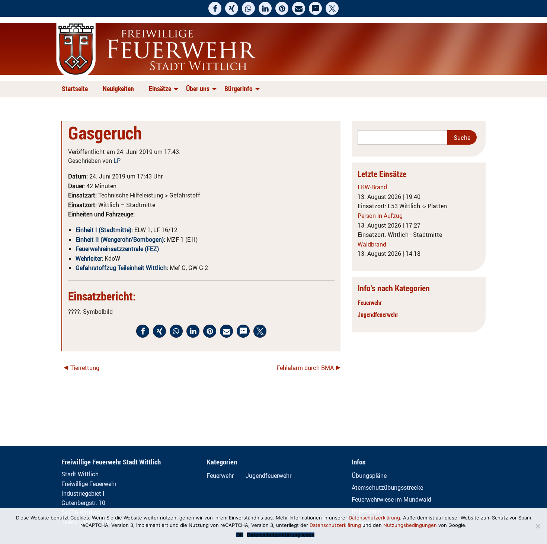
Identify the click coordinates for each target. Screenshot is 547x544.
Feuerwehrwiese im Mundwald (391, 499)
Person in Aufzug (380, 216)
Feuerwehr (370, 303)
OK (239, 534)
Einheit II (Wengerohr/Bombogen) (120, 239)
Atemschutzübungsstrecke (387, 487)
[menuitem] (76, 89)
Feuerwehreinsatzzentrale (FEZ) (117, 249)
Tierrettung (84, 368)
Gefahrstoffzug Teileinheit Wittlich (121, 268)
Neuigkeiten (118, 88)
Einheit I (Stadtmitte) (103, 230)
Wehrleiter (89, 258)
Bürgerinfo (238, 88)
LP (117, 161)
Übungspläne (369, 475)
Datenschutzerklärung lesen (280, 534)
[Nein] (537, 526)
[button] (214, 8)
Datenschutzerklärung (374, 518)
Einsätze (160, 88)
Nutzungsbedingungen (410, 525)
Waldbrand (372, 244)
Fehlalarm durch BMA (305, 368)
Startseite (75, 88)
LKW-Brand (372, 187)
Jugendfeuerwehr (378, 314)
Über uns (197, 88)
